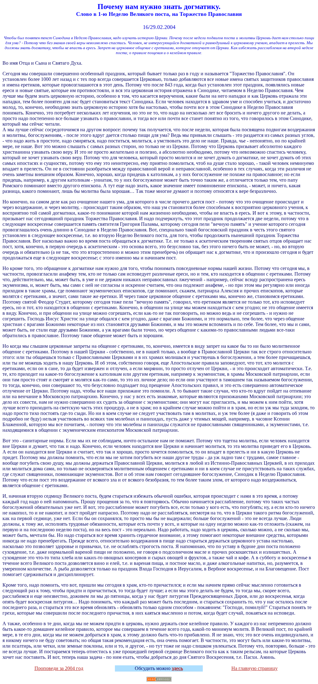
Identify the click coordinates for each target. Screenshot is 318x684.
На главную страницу (254, 668)
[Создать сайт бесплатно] (159, 680)
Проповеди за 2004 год (58, 668)
